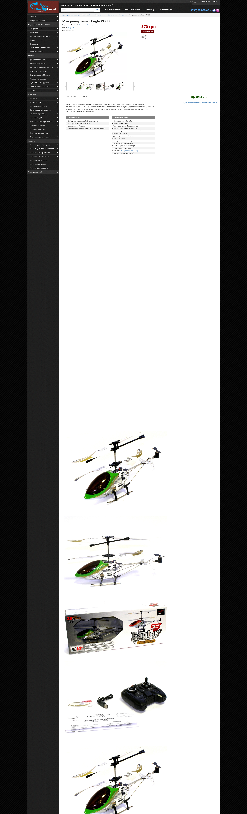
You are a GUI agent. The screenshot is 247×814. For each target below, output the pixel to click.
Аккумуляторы (35, 102)
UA (191, 1)
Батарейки (34, 98)
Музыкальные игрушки (39, 83)
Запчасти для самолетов (39, 156)
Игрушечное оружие (38, 71)
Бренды (33, 16)
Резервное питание (37, 20)
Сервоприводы (36, 117)
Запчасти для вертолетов (40, 152)
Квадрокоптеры (36, 28)
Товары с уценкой (35, 172)
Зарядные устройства (38, 106)
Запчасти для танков (38, 164)
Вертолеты (34, 32)
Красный (82, 25)
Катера (32, 40)
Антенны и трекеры (37, 114)
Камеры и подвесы (37, 125)
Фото (85, 96)
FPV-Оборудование (37, 129)
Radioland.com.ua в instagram (217, 10)
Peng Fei (71, 28)
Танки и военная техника (40, 48)
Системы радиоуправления (40, 110)
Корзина (206, 4)
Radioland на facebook (214, 10)
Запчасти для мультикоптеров (42, 149)
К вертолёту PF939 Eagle (130, 151)
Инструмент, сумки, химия (40, 137)
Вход (215, 1)
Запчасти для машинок (39, 168)
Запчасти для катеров (38, 160)
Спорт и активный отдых (39, 86)
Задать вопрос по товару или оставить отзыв (200, 103)
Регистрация (205, 1)
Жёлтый (89, 25)
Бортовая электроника (39, 133)
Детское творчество (38, 63)
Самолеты (34, 44)
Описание (71, 96)
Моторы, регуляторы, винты (41, 121)
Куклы (32, 90)
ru (195, 1)
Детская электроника (38, 59)
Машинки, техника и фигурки (41, 67)
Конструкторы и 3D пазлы (40, 75)
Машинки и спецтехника (40, 36)
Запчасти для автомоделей (40, 145)
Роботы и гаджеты (37, 51)
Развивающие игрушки (39, 79)
